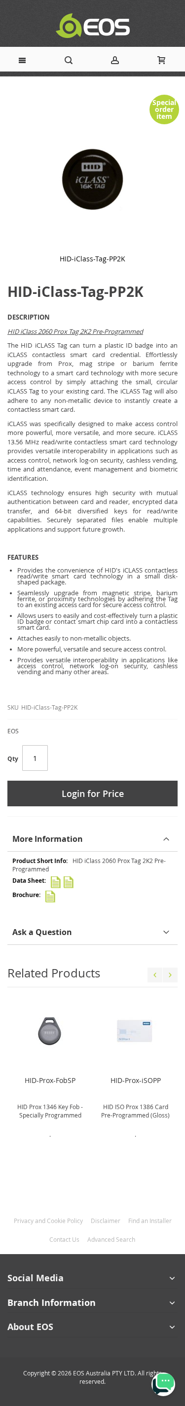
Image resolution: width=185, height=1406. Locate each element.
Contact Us (64, 1239)
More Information (47, 838)
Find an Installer (150, 1221)
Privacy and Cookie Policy (48, 1221)
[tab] (92, 839)
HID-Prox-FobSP (50, 1080)
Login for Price (93, 793)
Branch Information (51, 1303)
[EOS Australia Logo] (92, 25)
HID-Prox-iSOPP (136, 1080)
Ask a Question (42, 932)
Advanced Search (111, 1239)
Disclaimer (105, 1221)
